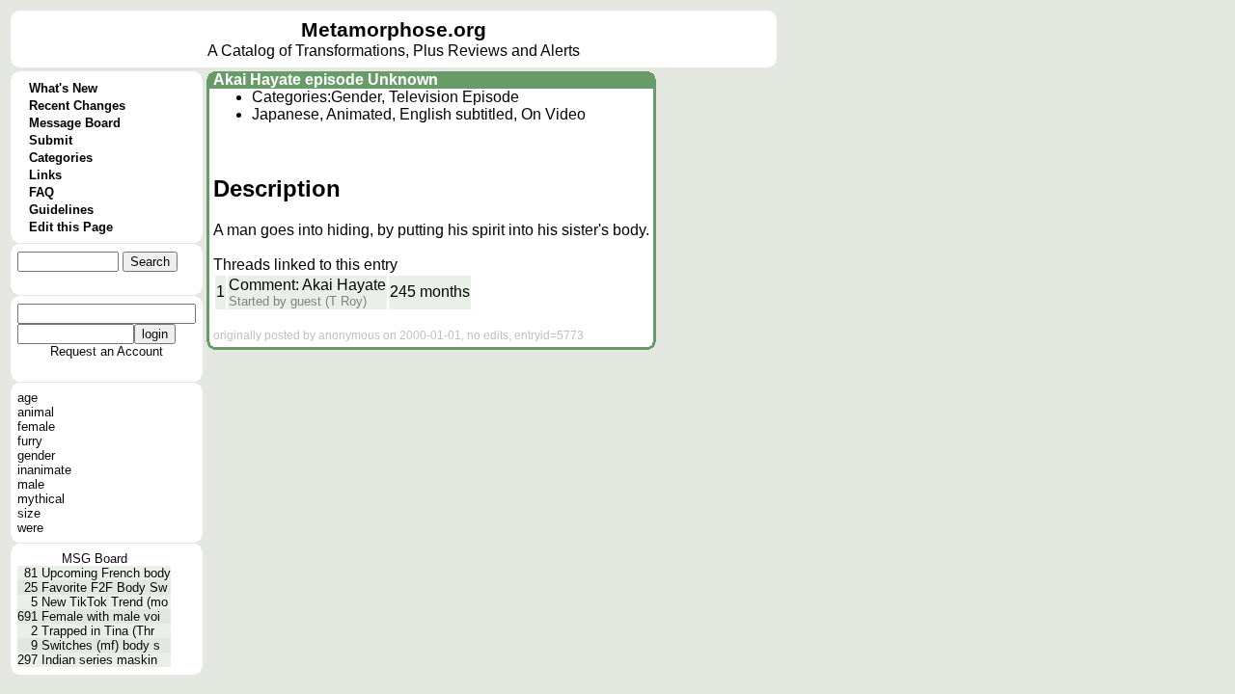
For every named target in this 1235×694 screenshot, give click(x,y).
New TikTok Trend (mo (104, 602)
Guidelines (61, 209)
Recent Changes (77, 105)
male (30, 484)
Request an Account (106, 351)
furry (29, 441)
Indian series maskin (99, 660)
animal (35, 412)
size (29, 513)
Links (45, 175)
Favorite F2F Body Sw (104, 587)
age (27, 397)
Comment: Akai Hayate (307, 285)
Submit (50, 140)
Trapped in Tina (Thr (97, 631)
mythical (41, 499)
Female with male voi (100, 616)
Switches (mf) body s (100, 645)
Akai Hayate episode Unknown (325, 79)
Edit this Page (71, 227)
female (36, 426)
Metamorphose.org (393, 29)
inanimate (44, 470)
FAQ (41, 192)
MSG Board (94, 558)
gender (36, 455)
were (30, 527)
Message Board (75, 123)
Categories (61, 157)
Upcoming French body (106, 573)
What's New (63, 88)
